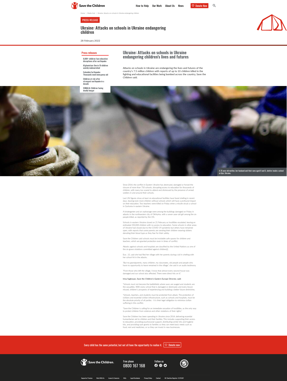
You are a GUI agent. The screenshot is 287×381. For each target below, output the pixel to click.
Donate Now (201, 6)
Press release (90, 20)
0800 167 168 (134, 365)
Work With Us (100, 378)
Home (83, 13)
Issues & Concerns (113, 378)
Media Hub (91, 13)
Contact (158, 378)
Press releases (89, 53)
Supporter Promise (86, 378)
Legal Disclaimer (135, 378)
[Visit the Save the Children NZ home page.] (97, 362)
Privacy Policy (148, 378)
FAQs (124, 378)
